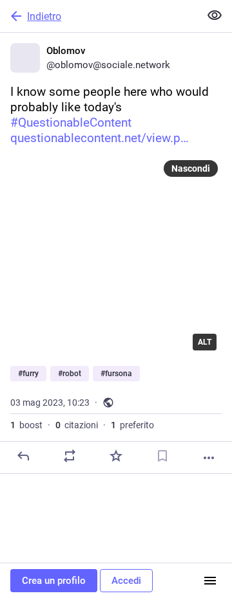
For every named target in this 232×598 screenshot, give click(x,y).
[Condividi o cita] (69, 456)
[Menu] (210, 580)
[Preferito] (116, 456)
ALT (204, 342)
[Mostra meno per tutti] (214, 15)
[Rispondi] (23, 456)
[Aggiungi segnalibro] (162, 456)
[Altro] (209, 458)
